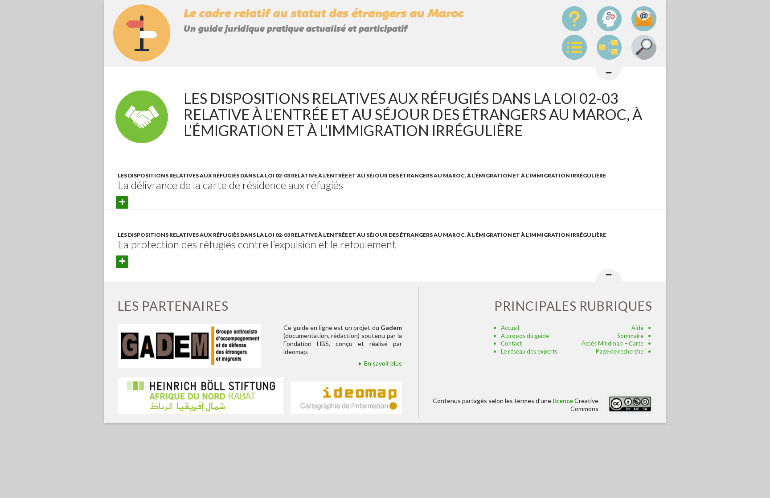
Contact (511, 343)
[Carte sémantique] (609, 47)
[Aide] (574, 18)
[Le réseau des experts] (609, 18)
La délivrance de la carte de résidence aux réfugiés (230, 184)
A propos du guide (525, 335)
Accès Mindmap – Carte (612, 343)
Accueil (510, 327)
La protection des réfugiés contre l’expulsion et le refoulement (257, 244)
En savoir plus (383, 363)
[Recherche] (644, 47)
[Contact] (644, 18)
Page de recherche (619, 351)
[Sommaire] (574, 47)
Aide (637, 327)
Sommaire (630, 335)
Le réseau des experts (529, 351)
